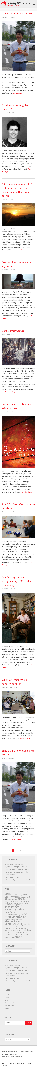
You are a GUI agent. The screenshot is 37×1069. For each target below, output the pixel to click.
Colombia (19, 898)
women (17, 937)
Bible (7, 899)
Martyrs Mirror (21, 914)
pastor (7, 926)
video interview (17, 934)
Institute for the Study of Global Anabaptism (17, 1052)
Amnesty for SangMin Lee (17, 13)
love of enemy (10, 914)
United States (23, 932)
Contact (7, 998)
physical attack (19, 926)
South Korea (26, 930)
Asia (27, 896)
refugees (23, 928)
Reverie (4, 1066)
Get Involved (9, 1003)
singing (19, 930)
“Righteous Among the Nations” (16, 867)
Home (7, 1008)
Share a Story (9, 1005)
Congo (26, 899)
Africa (16, 896)
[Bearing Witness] (13, 3)
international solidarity (15, 909)
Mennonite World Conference (15, 922)
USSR (7, 934)
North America (24, 924)
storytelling (7, 932)
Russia (14, 930)
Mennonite (18, 917)
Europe (8, 904)
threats (14, 932)
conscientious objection (17, 900)
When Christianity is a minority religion (14, 681)
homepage (16, 905)
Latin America (11, 912)
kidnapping (26, 911)
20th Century (13, 894)
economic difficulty (20, 903)
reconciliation (17, 928)
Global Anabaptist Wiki (9, 1054)
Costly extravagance (13, 331)
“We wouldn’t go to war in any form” (17, 880)
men (8, 917)
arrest (22, 897)
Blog (6, 1000)
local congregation (24, 913)
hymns (23, 905)
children (12, 899)
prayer (8, 928)
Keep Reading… (17, 93)
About (7, 995)
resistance (8, 930)
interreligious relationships (14, 911)
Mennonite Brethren (13, 919)
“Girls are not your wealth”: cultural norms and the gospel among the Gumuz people (17, 189)
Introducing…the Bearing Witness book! (16, 406)
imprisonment (12, 906)
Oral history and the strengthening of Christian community (17, 581)
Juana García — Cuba (12, 877)
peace (12, 926)
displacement (9, 903)
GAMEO (22, 1054)
